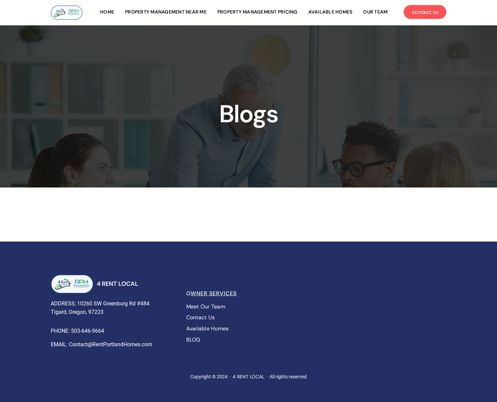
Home (107, 12)
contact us (425, 12)
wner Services (214, 293)
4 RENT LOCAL (117, 284)
